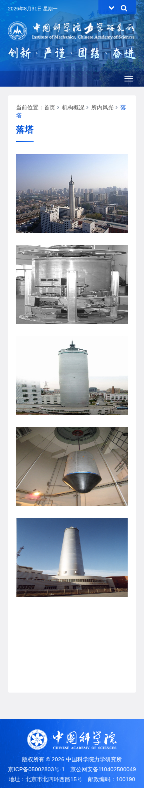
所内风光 (102, 107)
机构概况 (73, 107)
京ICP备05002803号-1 (36, 769)
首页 (49, 107)
